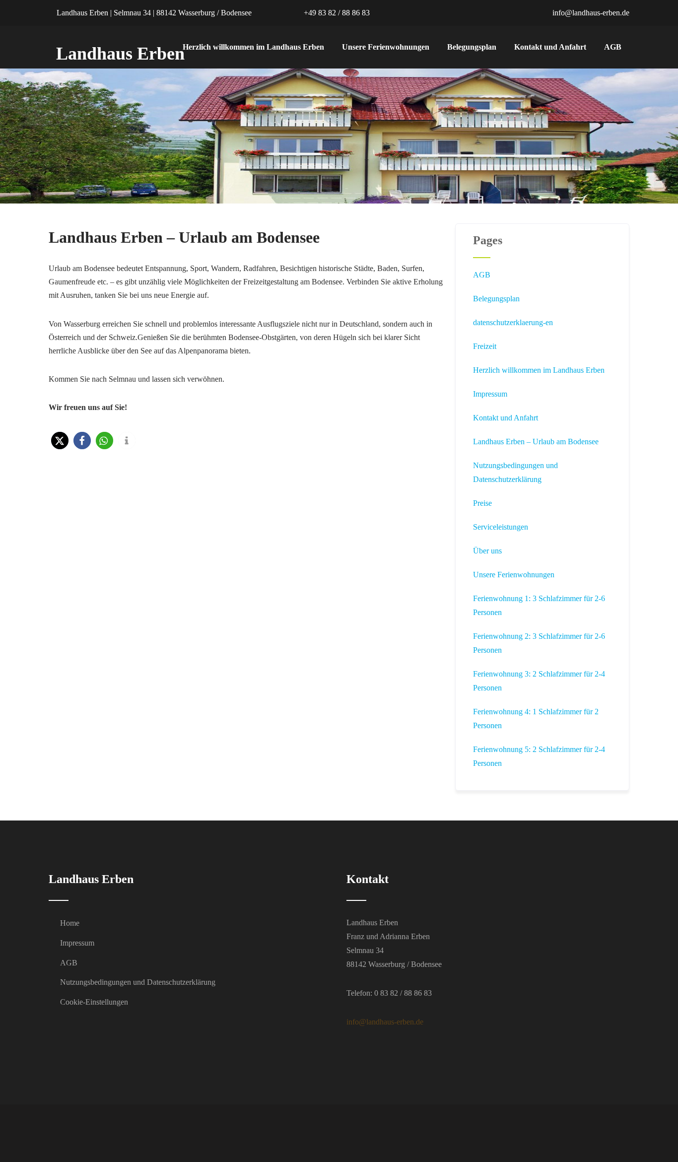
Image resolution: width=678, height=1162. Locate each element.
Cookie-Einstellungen (94, 1002)
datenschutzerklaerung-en (513, 322)
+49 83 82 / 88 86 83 (336, 12)
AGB (612, 47)
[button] (59, 440)
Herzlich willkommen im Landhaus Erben (253, 47)
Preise (482, 503)
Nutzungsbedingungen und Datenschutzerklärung (137, 982)
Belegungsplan (471, 47)
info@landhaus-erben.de (589, 12)
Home (69, 923)
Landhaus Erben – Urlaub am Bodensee (536, 441)
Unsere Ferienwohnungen (385, 47)
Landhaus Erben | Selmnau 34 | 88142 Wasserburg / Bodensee (153, 12)
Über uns (487, 551)
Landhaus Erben (120, 54)
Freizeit (484, 346)
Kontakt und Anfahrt (550, 47)
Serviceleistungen (500, 527)
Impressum (490, 394)
